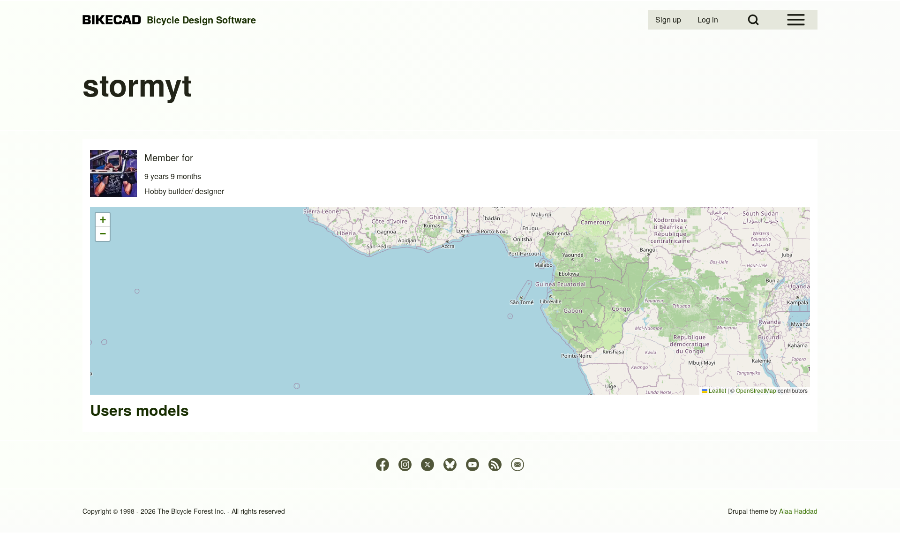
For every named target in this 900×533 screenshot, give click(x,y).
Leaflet (716, 390)
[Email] (517, 465)
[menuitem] (669, 20)
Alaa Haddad (798, 511)
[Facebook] (382, 465)
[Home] (111, 20)
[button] (103, 220)
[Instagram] (405, 465)
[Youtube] (472, 465)
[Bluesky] (450, 465)
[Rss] (495, 465)
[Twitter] (427, 465)
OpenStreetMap (756, 390)
